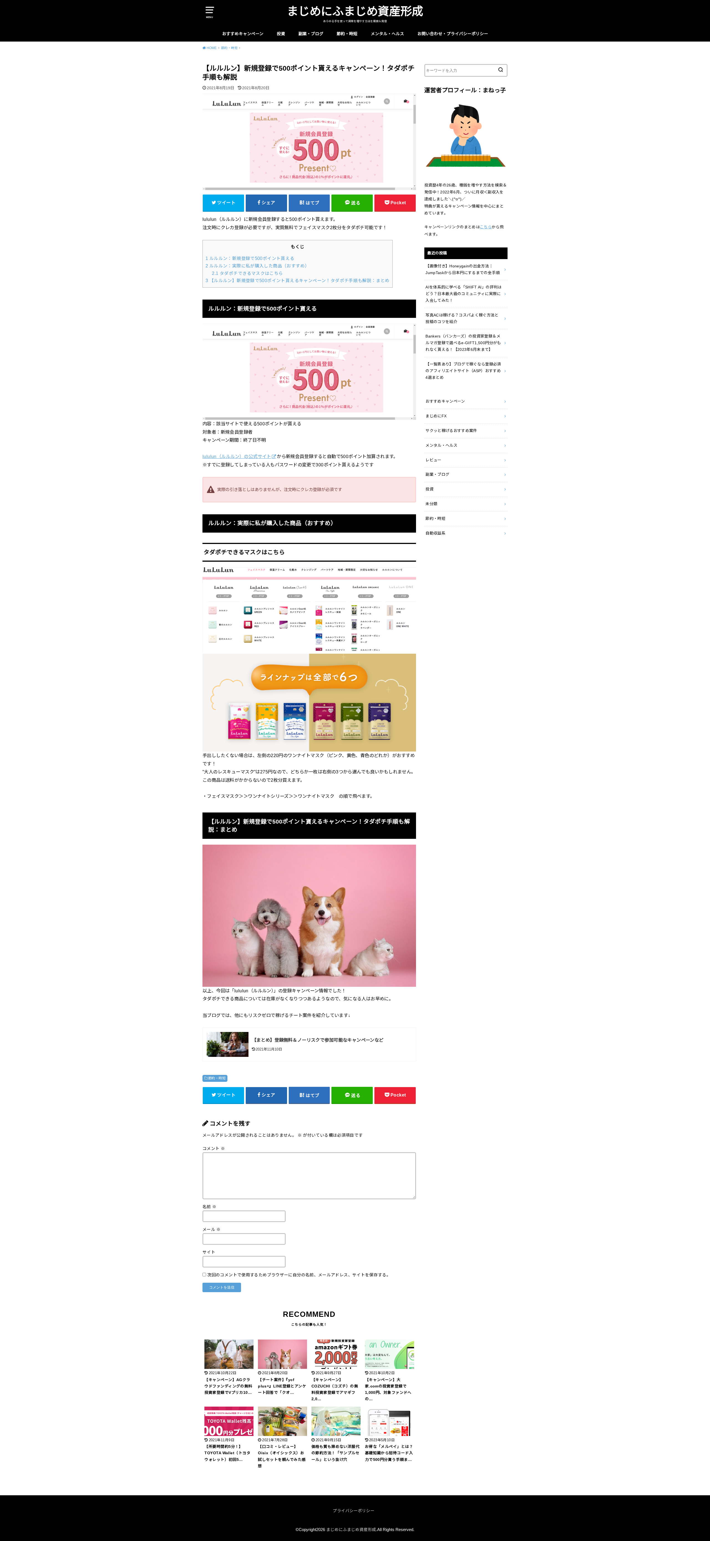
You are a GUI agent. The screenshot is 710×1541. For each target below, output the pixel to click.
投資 (281, 34)
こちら (486, 227)
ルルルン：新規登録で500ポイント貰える (250, 258)
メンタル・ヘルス (387, 34)
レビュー (433, 460)
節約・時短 (347, 34)
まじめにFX (436, 416)
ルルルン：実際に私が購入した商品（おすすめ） (257, 266)
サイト (208, 1252)
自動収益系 (435, 533)
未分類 (431, 504)
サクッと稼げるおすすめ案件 (451, 430)
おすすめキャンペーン (242, 34)
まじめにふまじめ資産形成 (355, 11)
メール (211, 1229)
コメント (213, 1148)
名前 (209, 1207)
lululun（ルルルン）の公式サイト (236, 456)
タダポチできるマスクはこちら (247, 273)
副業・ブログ (310, 34)
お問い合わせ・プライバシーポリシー (452, 34)
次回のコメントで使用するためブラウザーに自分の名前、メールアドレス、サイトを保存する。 (298, 1275)
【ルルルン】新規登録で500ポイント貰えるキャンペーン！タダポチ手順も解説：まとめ (298, 280)
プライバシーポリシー (353, 1511)
